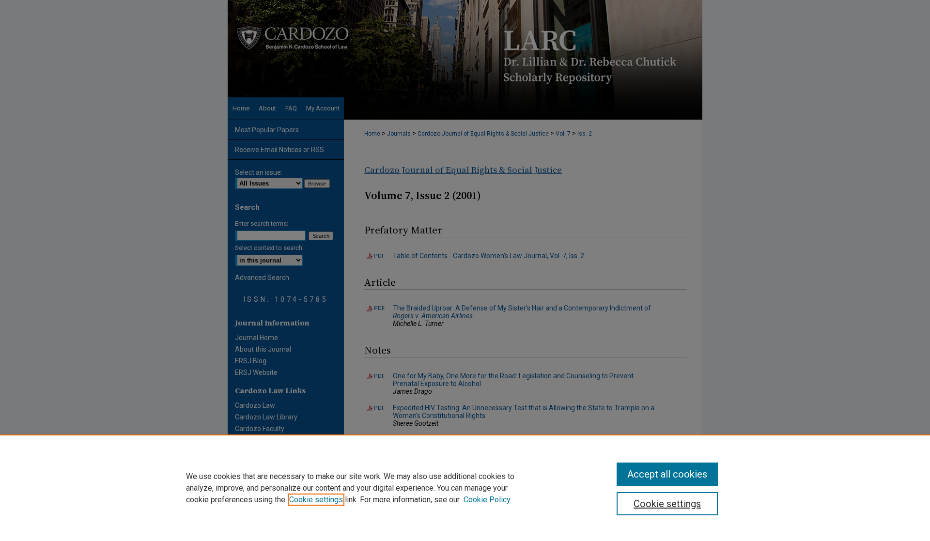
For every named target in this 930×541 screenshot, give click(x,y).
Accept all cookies (667, 474)
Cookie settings (316, 499)
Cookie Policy (487, 499)
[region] (465, 487)
